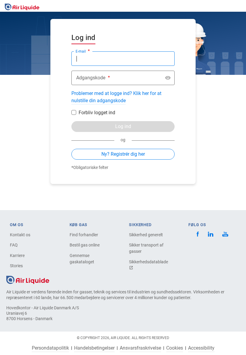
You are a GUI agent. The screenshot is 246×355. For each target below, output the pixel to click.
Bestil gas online (85, 245)
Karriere (17, 255)
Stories (16, 265)
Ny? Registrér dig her (123, 154)
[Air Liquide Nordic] (225, 235)
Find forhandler (84, 234)
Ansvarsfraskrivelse (140, 348)
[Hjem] (27, 279)
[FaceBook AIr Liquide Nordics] (197, 235)
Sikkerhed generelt (146, 234)
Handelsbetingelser (94, 348)
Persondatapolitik (50, 348)
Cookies (174, 348)
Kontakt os (20, 234)
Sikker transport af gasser (146, 248)
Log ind (123, 126)
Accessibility (201, 348)
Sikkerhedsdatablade (148, 261)
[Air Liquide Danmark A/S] (22, 6)
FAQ (14, 245)
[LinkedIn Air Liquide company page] (210, 235)
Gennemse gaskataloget (82, 258)
